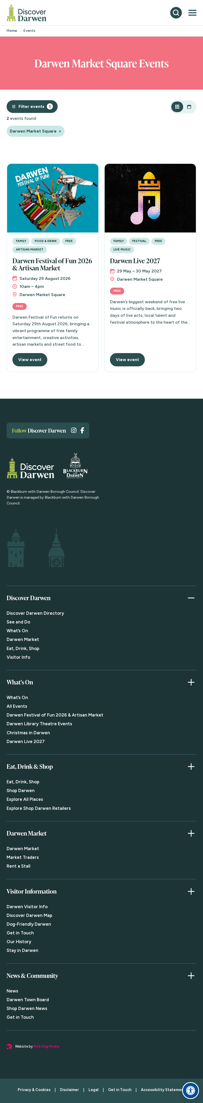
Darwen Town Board (28, 999)
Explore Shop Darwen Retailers (39, 808)
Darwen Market (23, 639)
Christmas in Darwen (28, 732)
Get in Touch (20, 932)
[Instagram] (73, 430)
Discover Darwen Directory (35, 613)
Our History (19, 941)
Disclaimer (69, 1089)
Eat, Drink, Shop (23, 648)
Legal (94, 1089)
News (12, 991)
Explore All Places (25, 799)
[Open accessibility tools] (190, 1090)
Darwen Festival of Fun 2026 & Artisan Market (52, 264)
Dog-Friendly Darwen (29, 924)
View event (29, 359)
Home (12, 30)
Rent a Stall (18, 866)
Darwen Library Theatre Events (39, 723)
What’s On (17, 630)
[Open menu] (192, 13)
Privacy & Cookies (34, 1089)
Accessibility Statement (163, 1089)
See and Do (18, 622)
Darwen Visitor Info (27, 906)
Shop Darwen (21, 790)
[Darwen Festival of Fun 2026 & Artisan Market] (52, 198)
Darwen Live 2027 (135, 260)
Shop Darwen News (27, 1008)
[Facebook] (82, 430)
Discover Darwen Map (29, 915)
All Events (17, 706)
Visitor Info (18, 657)
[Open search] (176, 13)
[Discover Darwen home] (26, 12)
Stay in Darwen (22, 950)
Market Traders (23, 857)
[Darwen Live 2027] (150, 198)
